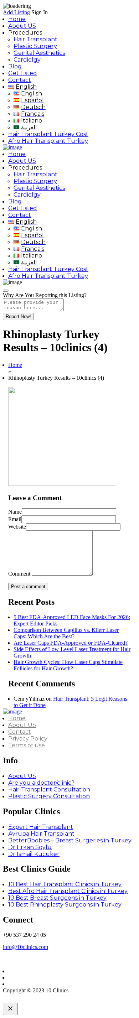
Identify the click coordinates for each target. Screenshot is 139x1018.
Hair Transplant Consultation (49, 789)
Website (17, 527)
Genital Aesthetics (39, 53)
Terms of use (26, 745)
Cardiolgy (27, 59)
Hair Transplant (35, 39)
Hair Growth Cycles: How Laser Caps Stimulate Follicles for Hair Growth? (68, 665)
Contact (19, 80)
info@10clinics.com (25, 947)
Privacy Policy (27, 738)
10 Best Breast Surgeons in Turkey (57, 897)
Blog (15, 66)
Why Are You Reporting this (45, 295)
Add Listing (16, 12)
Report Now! (18, 316)
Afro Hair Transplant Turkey (48, 140)
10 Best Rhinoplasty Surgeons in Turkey (65, 904)
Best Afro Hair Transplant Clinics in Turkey (68, 891)
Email (14, 519)
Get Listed (22, 73)
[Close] (6, 291)
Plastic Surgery (35, 46)
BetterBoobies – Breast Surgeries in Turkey (70, 840)
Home (17, 19)
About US (22, 25)
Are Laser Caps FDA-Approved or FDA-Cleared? (71, 643)
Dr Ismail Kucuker (34, 854)
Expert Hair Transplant (40, 827)
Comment (19, 574)
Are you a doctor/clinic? (41, 782)
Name (15, 512)
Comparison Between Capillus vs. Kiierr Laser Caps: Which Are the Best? (66, 633)
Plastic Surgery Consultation (49, 796)
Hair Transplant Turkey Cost (48, 134)
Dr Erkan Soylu (30, 847)
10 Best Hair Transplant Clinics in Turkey (65, 884)
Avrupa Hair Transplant (41, 833)
